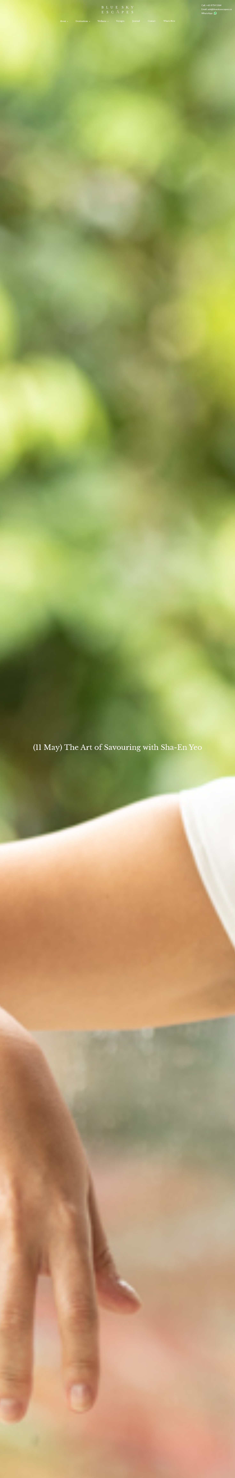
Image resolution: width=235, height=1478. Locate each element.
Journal (136, 21)
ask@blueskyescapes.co (220, 9)
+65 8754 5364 (213, 5)
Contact (151, 21)
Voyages (120, 21)
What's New (169, 21)
